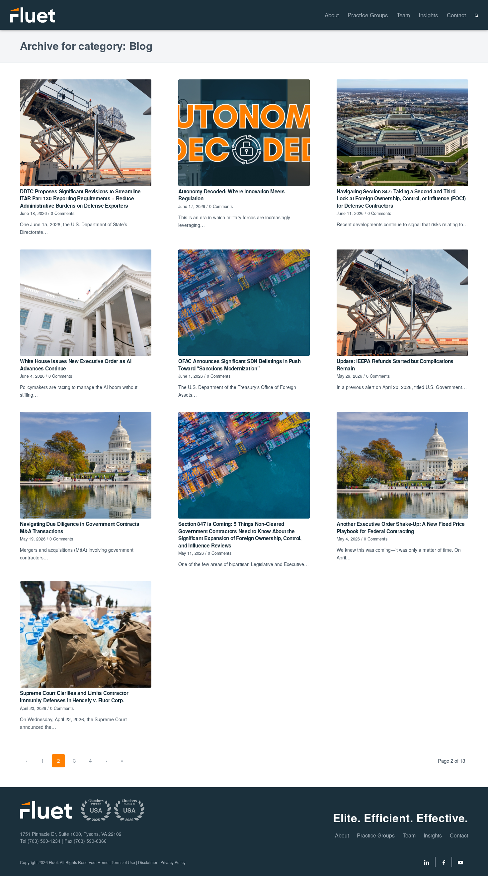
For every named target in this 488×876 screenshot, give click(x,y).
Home (103, 862)
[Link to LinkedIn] (426, 863)
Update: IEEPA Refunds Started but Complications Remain (395, 364)
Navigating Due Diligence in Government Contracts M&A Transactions (79, 527)
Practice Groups (376, 835)
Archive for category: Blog (86, 45)
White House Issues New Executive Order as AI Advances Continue (75, 364)
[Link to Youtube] (460, 863)
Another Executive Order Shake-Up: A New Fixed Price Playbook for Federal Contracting (401, 527)
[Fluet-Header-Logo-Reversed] (33, 15)
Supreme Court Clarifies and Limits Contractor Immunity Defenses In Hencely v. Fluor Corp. (74, 696)
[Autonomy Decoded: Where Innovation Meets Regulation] (244, 132)
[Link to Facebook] (443, 863)
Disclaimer (147, 862)
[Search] (472, 15)
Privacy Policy (173, 862)
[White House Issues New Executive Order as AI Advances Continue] (85, 302)
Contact (459, 835)
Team (409, 835)
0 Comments (62, 213)
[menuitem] (327, 15)
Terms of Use (123, 862)
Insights (433, 835)
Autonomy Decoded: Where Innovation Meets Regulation (231, 195)
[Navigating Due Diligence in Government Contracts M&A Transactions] (85, 465)
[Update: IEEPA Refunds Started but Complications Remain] (402, 302)
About (342, 835)
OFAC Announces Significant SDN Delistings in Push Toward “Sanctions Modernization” (239, 364)
